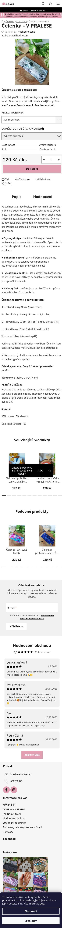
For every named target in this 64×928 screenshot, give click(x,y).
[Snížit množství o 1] (44, 159)
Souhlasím (31, 920)
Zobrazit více (32, 755)
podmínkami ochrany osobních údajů (37, 617)
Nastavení (31, 911)
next (60, 461)
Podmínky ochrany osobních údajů (22, 827)
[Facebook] (6, 789)
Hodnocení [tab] (42, 196)
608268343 (16, 781)
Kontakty (8, 832)
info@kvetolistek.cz (21, 774)
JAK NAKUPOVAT (12, 814)
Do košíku (32, 168)
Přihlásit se (16, 626)
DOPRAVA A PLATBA (14, 809)
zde (42, 903)
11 (60, 495)
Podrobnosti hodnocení (14, 35)
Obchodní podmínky (14, 822)
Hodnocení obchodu (14, 818)
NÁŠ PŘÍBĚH (9, 805)
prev (3, 461)
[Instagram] (13, 789)
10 (55, 495)
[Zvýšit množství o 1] (58, 159)
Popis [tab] (16, 196)
